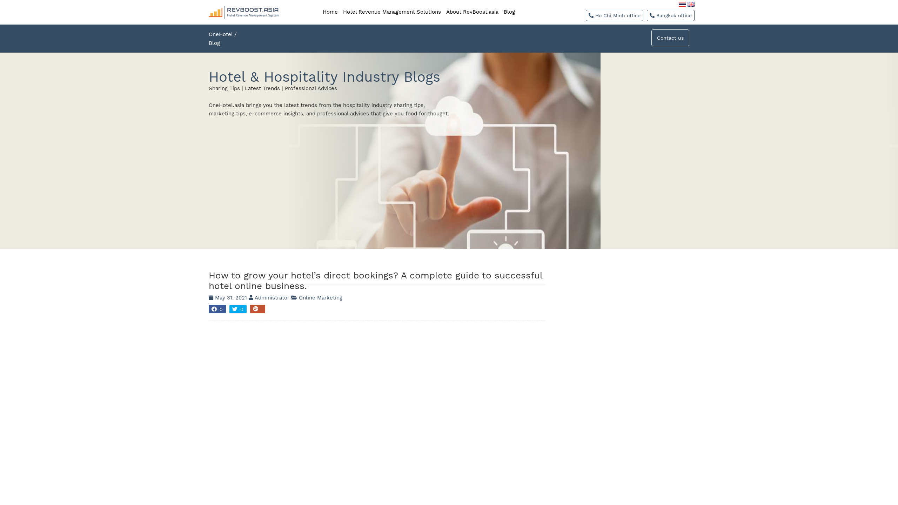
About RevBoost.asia (472, 12)
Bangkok (673, 15)
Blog (509, 12)
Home (330, 12)
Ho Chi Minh (617, 15)
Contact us (670, 38)
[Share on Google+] (257, 309)
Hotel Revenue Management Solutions (392, 12)
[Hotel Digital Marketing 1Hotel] (244, 3)
